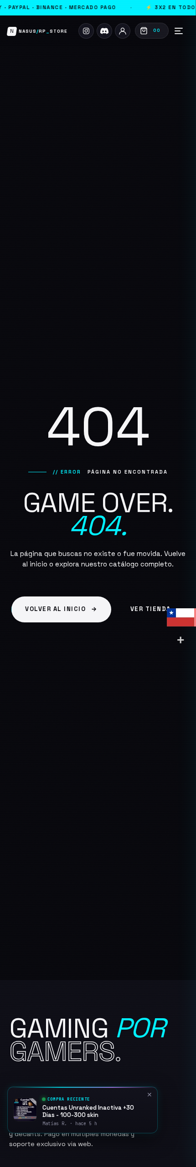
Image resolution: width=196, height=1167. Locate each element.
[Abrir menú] (179, 31)
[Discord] (104, 31)
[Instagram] (86, 31)
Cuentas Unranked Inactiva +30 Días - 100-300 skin (88, 1111)
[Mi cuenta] (122, 31)
